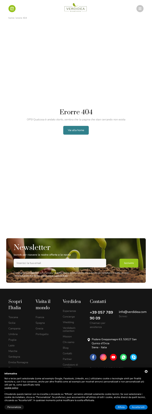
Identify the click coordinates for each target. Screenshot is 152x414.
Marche (12, 351)
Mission (67, 336)
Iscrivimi (129, 263)
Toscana (13, 317)
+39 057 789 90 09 (101, 315)
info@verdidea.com (133, 312)
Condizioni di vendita (70, 366)
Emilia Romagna (18, 362)
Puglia (12, 339)
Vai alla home (76, 130)
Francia (40, 317)
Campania (14, 328)
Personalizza (14, 407)
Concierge (69, 316)
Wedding (68, 322)
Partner (67, 359)
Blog (66, 347)
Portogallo (42, 334)
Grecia (39, 328)
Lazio (11, 345)
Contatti (67, 353)
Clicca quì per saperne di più (54, 275)
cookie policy (11, 387)
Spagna (40, 322)
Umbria (13, 334)
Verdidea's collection (69, 329)
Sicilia (11, 322)
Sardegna (14, 356)
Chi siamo (68, 342)
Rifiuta (121, 407)
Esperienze (69, 310)
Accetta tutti (138, 407)
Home (11, 17)
